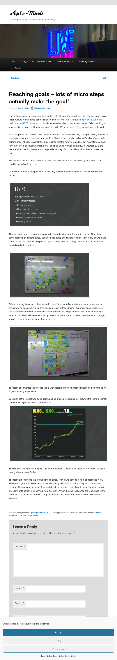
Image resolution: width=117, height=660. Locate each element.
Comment (20, 546)
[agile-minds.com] (38, 12)
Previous (14, 77)
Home (12, 61)
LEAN (48, 512)
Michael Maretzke (42, 108)
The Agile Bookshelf (65, 61)
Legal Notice (46, 656)
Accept (58, 632)
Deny (58, 640)
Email (19, 603)
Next (105, 77)
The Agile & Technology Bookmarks (35, 61)
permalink (34, 515)
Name (19, 588)
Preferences (58, 649)
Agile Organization (37, 512)
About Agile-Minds (87, 61)
